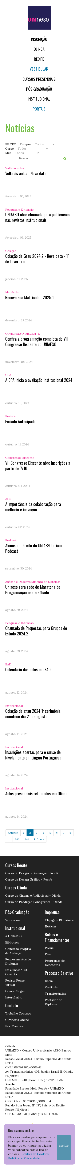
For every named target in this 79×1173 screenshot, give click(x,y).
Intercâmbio (13, 997)
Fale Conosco (14, 1026)
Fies (48, 954)
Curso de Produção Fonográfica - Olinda (33, 902)
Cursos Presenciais (39, 79)
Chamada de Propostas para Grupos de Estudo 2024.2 (36, 631)
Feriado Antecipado (20, 421)
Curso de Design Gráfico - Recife (28, 879)
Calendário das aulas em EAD (28, 669)
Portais (39, 109)
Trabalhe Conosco (18, 1013)
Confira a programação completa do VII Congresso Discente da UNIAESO (36, 341)
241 (27, 839)
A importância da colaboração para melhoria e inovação (33, 507)
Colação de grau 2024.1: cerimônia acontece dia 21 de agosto (32, 714)
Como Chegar (15, 991)
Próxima (39, 839)
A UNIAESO (13, 936)
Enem (49, 981)
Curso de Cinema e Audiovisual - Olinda (32, 895)
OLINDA (39, 49)
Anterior (13, 832)
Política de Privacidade (24, 1158)
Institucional (39, 99)
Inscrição (39, 39)
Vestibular (39, 69)
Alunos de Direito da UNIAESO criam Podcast (33, 548)
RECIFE (39, 59)
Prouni (49, 948)
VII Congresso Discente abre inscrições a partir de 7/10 (37, 465)
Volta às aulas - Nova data (25, 173)
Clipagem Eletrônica (59, 920)
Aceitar (64, 1145)
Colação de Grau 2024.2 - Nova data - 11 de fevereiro (37, 259)
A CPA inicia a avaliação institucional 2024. (39, 380)
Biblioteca (12, 942)
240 (17, 839)
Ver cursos (12, 920)
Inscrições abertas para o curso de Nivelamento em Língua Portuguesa (33, 755)
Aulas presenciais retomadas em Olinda (36, 793)
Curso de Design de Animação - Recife (32, 873)
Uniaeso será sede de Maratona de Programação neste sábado (32, 589)
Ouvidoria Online (17, 1020)
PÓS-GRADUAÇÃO (39, 89)
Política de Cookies (35, 1154)
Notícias (50, 926)
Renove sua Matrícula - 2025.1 (29, 297)
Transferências (55, 993)
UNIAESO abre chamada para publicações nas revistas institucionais (37, 217)
